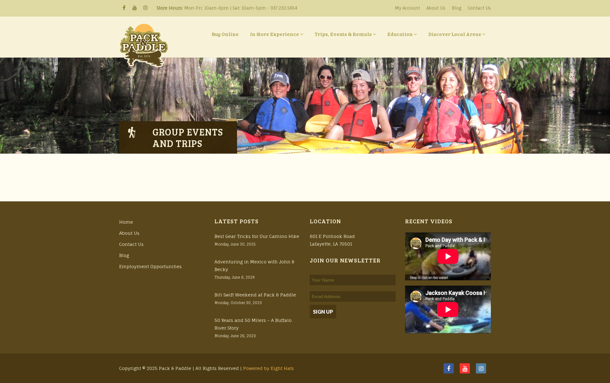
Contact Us (479, 7)
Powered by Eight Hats (268, 368)
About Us (435, 7)
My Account (407, 7)
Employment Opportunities (150, 266)
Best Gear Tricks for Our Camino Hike (256, 236)
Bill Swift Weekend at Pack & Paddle (255, 294)
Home (126, 222)
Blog (456, 7)
